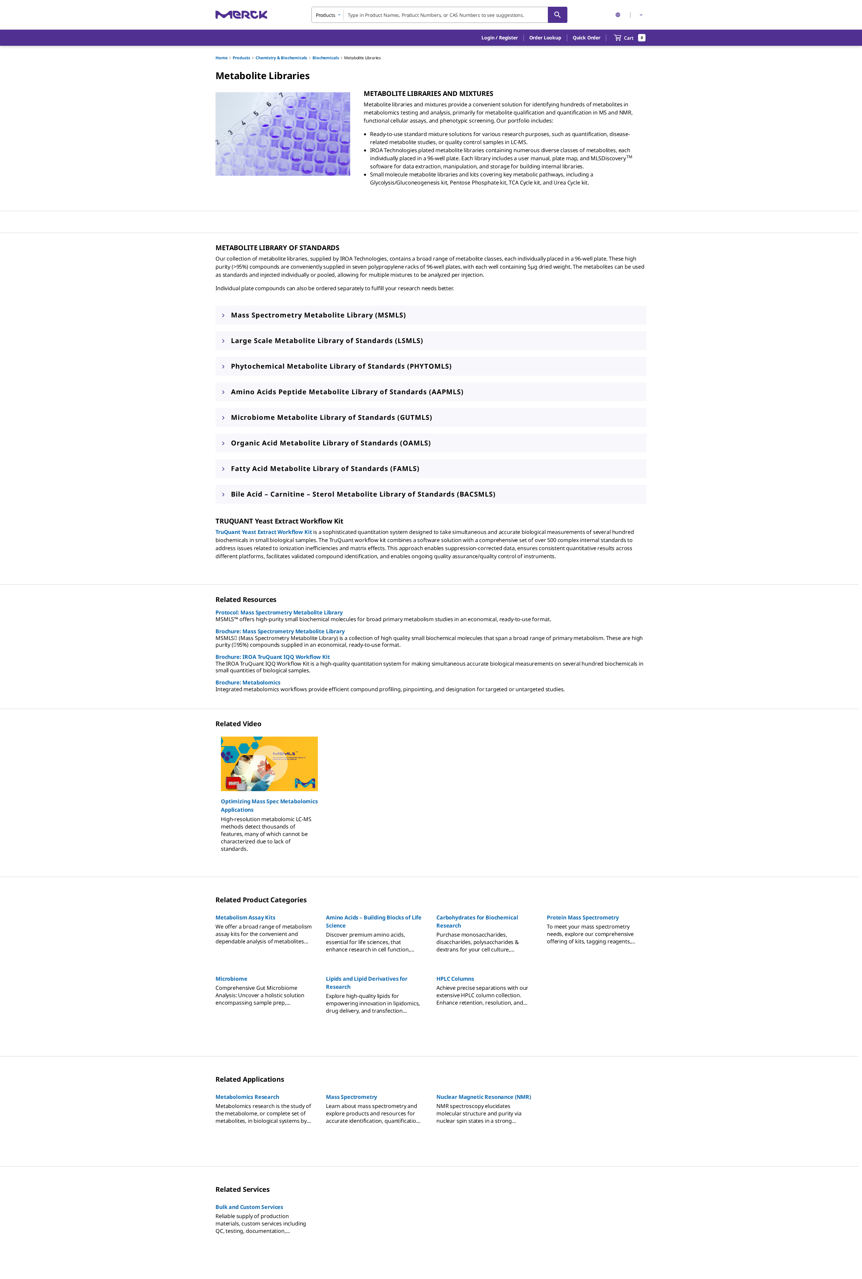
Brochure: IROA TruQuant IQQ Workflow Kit (273, 656)
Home (221, 58)
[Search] (557, 15)
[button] (500, 37)
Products (241, 58)
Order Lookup (545, 37)
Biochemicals (325, 58)
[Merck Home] (241, 15)
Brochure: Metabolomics (248, 682)
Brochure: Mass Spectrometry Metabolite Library (280, 631)
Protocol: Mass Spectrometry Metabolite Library (279, 612)
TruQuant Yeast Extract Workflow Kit (264, 532)
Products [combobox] (325, 15)
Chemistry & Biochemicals (281, 58)
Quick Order (586, 37)
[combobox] (439, 15)
